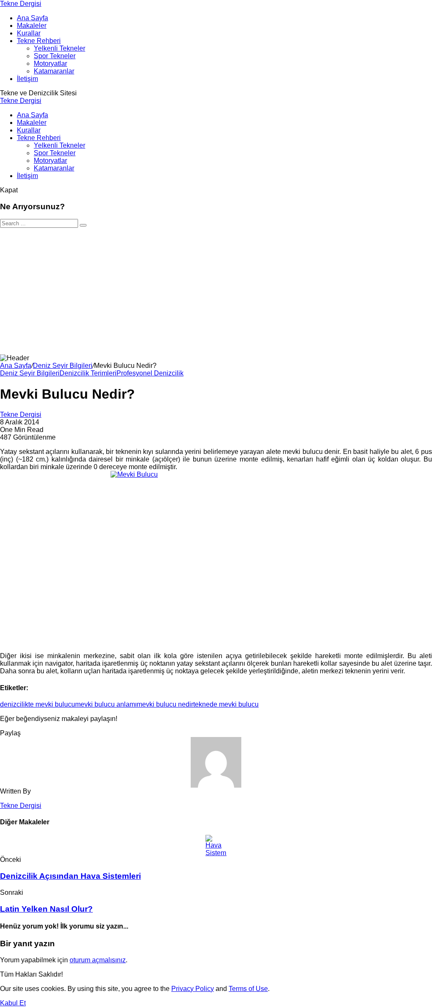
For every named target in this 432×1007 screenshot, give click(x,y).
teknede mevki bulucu (226, 704)
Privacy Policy (192, 988)
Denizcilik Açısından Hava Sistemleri (70, 876)
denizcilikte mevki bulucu (37, 704)
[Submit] (83, 225)
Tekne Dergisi (20, 3)
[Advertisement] (216, 291)
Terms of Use (248, 988)
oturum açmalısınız (98, 960)
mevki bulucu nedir (165, 704)
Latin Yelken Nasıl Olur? (46, 908)
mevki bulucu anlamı (106, 704)
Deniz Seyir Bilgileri (62, 365)
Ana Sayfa (15, 365)
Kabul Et (13, 1003)
